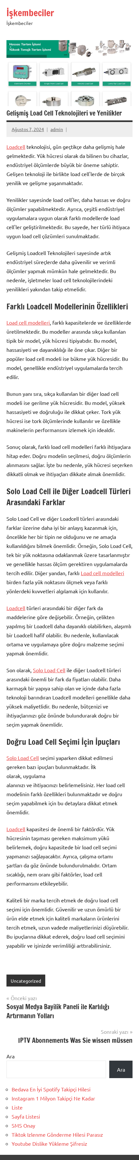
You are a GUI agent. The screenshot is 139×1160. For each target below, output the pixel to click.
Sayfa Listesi (26, 1116)
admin (56, 129)
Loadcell (15, 146)
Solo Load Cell (49, 670)
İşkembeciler (30, 12)
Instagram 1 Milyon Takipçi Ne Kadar (53, 1098)
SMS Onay (23, 1125)
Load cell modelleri (28, 322)
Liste (17, 1107)
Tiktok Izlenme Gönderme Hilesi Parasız (57, 1134)
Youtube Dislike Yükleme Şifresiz (49, 1143)
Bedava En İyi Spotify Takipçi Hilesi (51, 1089)
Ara (10, 1056)
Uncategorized (26, 981)
